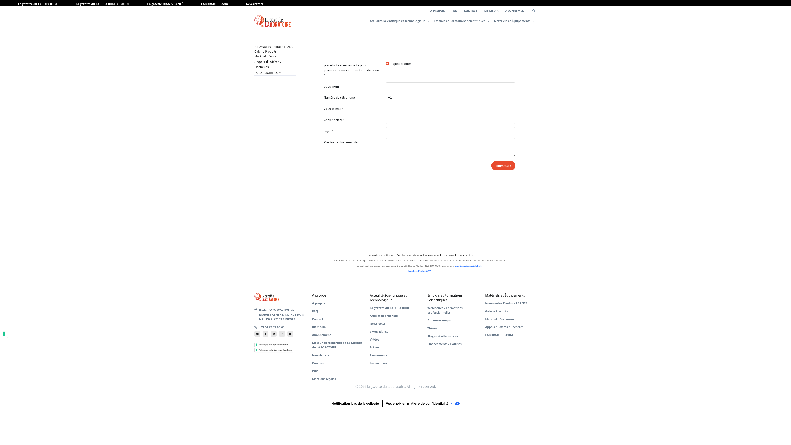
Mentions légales (417, 271)
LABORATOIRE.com (214, 4)
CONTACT (470, 11)
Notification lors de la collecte (355, 403)
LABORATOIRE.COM (267, 73)
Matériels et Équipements (512, 21)
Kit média (319, 327)
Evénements (378, 355)
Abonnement (321, 335)
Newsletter (377, 324)
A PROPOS (437, 11)
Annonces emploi (439, 320)
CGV (428, 271)
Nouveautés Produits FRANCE (274, 47)
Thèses (432, 328)
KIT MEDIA (491, 11)
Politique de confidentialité (274, 344)
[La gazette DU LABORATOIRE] (266, 296)
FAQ (454, 11)
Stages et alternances (442, 336)
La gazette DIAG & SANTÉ (165, 4)
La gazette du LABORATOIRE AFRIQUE (102, 4)
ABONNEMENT (515, 11)
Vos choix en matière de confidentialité (417, 403)
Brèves (374, 347)
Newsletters (254, 4)
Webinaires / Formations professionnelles (445, 310)
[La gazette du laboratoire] (272, 21)
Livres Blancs (379, 332)
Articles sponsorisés (384, 316)
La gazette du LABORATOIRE (38, 4)
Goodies (318, 363)
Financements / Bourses (444, 344)
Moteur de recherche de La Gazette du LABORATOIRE (337, 345)
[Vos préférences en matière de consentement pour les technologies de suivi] (4, 334)
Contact (317, 319)
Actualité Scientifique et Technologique (398, 21)
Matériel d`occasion (268, 56)
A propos (318, 303)
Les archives (378, 363)
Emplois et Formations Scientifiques (460, 21)
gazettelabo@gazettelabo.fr (468, 266)
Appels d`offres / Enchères (504, 327)
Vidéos (374, 339)
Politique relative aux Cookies (275, 350)
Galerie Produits (265, 51)
